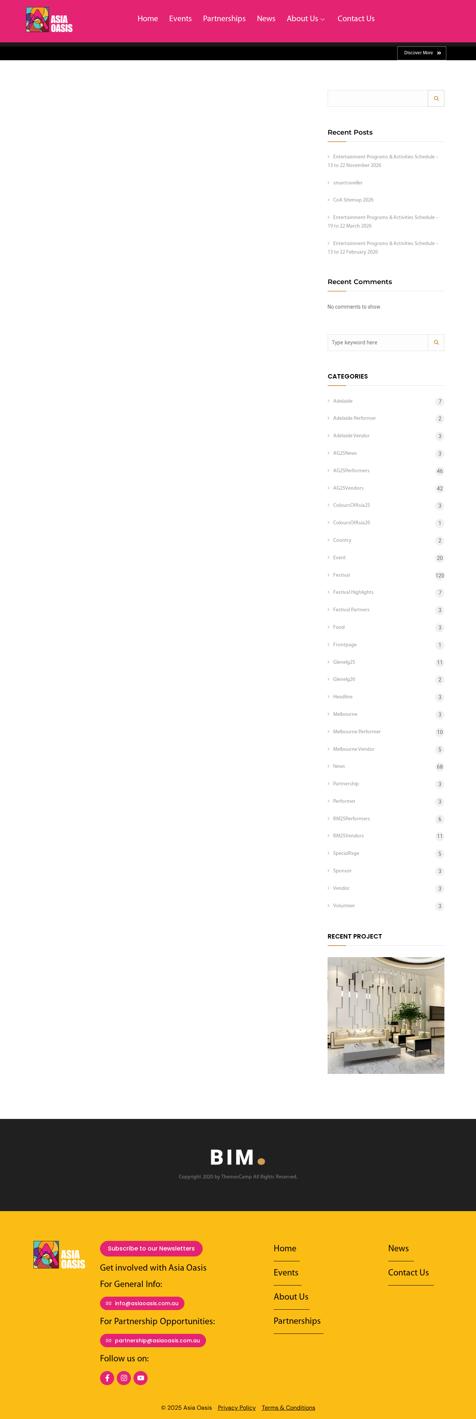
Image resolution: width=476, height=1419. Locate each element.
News (266, 19)
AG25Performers (351, 471)
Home (148, 19)
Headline (343, 697)
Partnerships (224, 19)
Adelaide (343, 401)
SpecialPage (346, 853)
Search (436, 98)
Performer (344, 801)
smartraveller (348, 183)
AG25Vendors (348, 488)
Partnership (346, 784)
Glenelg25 (344, 662)
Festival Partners (351, 610)
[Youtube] (141, 1378)
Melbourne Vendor (353, 749)
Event (339, 558)
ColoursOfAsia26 (351, 523)
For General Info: (131, 1284)
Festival (341, 575)
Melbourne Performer (357, 732)
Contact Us (356, 19)
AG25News (345, 453)
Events (180, 19)
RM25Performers (351, 819)
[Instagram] (124, 1378)
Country (342, 540)
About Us (302, 19)
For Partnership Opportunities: (157, 1321)
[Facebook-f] (107, 1378)
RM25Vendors (348, 836)
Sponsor (342, 871)
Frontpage (345, 645)
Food (339, 627)
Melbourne (345, 714)
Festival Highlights (353, 592)
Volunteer (344, 906)
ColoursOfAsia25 (351, 505)
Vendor (341, 888)
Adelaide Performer (354, 418)
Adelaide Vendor (351, 436)
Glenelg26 (344, 679)
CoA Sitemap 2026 (353, 200)
